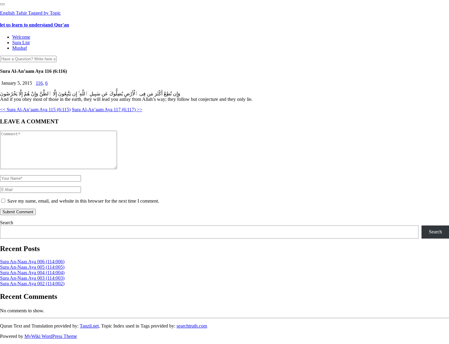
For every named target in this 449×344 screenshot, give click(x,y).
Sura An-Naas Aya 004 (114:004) (32, 272)
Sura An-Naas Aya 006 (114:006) (32, 261)
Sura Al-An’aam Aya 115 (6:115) (35, 109)
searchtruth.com (192, 325)
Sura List (21, 42)
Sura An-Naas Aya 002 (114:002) (32, 283)
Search (6, 222)
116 (39, 83)
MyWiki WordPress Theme (50, 336)
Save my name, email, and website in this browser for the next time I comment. (83, 201)
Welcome (21, 37)
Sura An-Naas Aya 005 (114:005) (32, 267)
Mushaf (19, 48)
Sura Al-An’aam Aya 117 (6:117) (107, 109)
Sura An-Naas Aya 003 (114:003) (32, 278)
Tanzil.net (89, 325)
